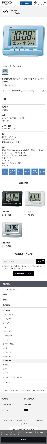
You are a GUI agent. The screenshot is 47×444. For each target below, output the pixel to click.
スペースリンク (8, 331)
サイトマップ (23, 424)
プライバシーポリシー (22, 420)
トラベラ (6, 373)
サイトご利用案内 (37, 420)
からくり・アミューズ (10, 289)
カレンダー (6, 340)
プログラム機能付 (8, 344)
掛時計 (5, 294)
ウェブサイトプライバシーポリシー (15, 434)
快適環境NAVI (7, 335)
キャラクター (7, 382)
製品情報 (6, 284)
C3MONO (6, 327)
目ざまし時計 (7, 305)
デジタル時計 (7, 310)
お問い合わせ (8, 420)
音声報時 (6, 365)
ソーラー (6, 348)
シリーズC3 (6, 323)
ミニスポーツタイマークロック (12, 377)
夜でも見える (7, 352)
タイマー (6, 369)
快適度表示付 (7, 356)
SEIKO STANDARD (9, 315)
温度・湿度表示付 (8, 360)
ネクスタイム (7, 319)
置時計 (5, 300)
